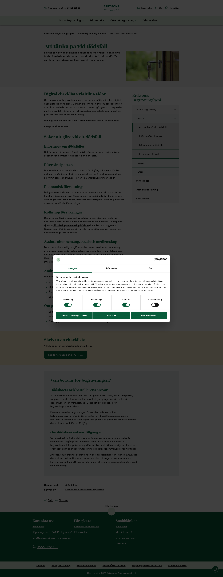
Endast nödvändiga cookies (74, 315)
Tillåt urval (111, 315)
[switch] (97, 305)
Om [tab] (150, 268)
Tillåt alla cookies (148, 315)
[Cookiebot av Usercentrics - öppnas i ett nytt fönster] (155, 260)
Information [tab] (111, 268)
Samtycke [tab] (72, 269)
